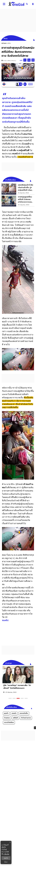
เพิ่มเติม (6, 854)
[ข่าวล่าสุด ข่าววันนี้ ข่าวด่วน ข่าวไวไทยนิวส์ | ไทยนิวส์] (16, 3)
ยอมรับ (6, 858)
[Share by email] (33, 60)
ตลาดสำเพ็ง (24, 713)
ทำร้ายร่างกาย (26, 718)
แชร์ (21, 60)
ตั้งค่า (6, 862)
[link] (18, 189)
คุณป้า (6, 713)
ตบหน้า (14, 713)
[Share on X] (28, 60)
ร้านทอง (7, 718)
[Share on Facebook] (24, 60)
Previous (30, 663)
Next (33, 663)
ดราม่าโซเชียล (9, 722)
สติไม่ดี (15, 718)
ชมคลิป (5, 620)
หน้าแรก (4, 43)
